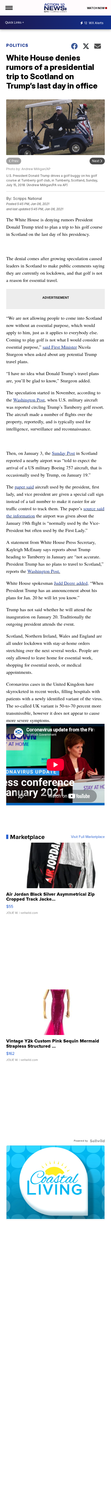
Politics (17, 45)
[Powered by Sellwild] (97, 1141)
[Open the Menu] (8, 7)
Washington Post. (43, 571)
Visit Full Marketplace (88, 837)
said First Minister (60, 347)
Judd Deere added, (71, 583)
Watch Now (96, 8)
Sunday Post (63, 453)
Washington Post (29, 400)
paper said (24, 487)
